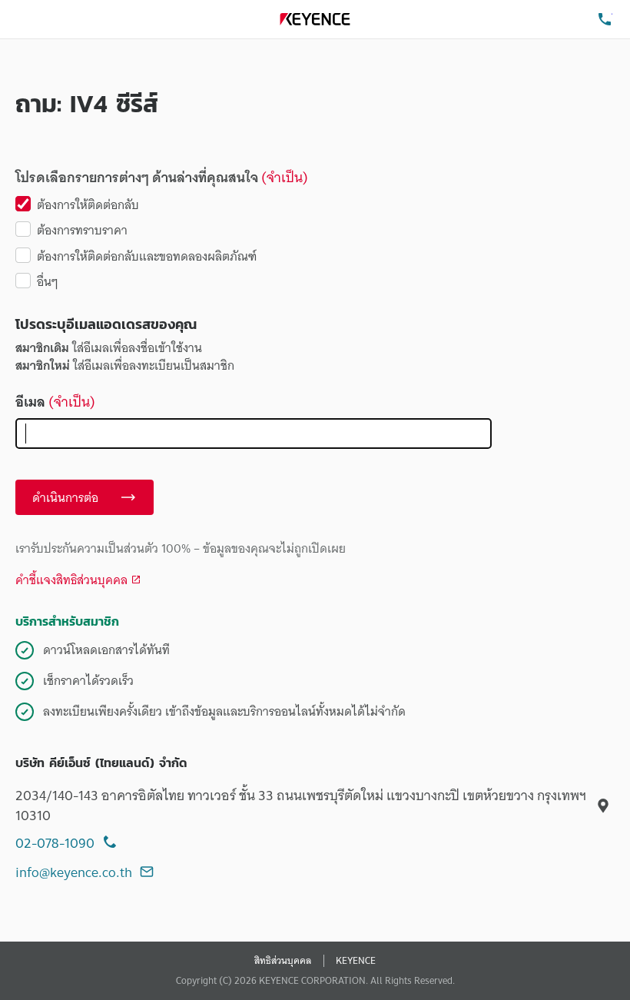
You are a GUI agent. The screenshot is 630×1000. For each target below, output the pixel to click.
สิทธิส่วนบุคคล (282, 961)
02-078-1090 (54, 843)
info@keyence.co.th (73, 872)
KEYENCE (356, 961)
